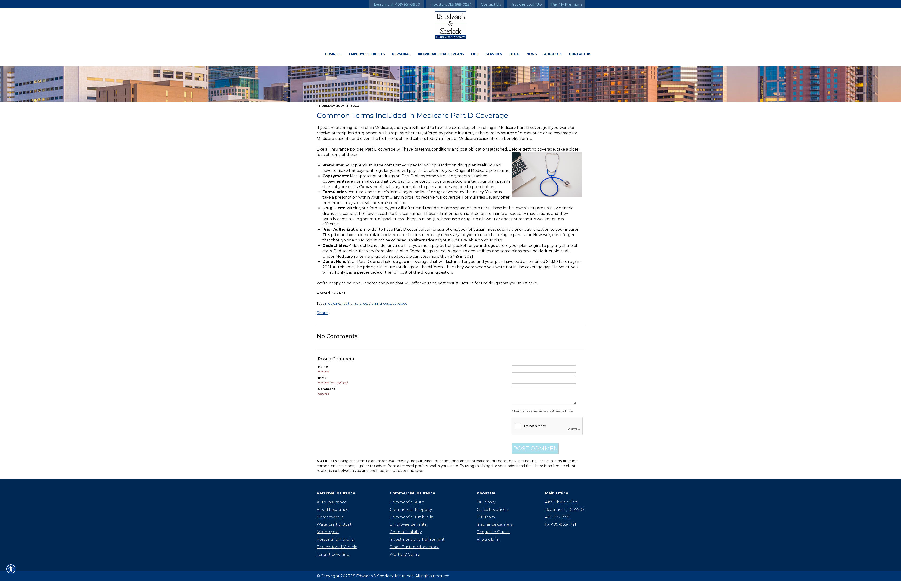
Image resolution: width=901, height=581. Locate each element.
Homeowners (330, 517)
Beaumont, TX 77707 (564, 509)
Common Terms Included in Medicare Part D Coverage (412, 115)
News (532, 54)
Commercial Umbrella (411, 517)
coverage (400, 303)
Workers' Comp (405, 554)
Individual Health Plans (441, 54)
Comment (326, 389)
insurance (360, 303)
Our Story (486, 502)
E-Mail (323, 377)
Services (494, 54)
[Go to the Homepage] (450, 25)
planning (375, 303)
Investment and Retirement (417, 539)
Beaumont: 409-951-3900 (397, 4)
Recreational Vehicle (337, 547)
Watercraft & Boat (334, 524)
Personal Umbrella (335, 539)
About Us (553, 54)
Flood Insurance (332, 509)
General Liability (406, 532)
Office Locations (492, 509)
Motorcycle (328, 532)
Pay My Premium (566, 4)
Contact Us (491, 4)
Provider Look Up (526, 4)
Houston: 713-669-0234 (451, 4)
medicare (332, 303)
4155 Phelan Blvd (561, 502)
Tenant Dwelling (333, 554)
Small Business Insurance (414, 547)
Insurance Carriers (495, 524)
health (346, 303)
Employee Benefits (367, 54)
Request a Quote (493, 532)
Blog (514, 54)
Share (322, 313)
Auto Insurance (332, 502)
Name (323, 366)
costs (387, 303)
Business (333, 54)
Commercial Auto (407, 502)
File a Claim (488, 539)
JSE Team (486, 517)
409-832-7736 (557, 517)
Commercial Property (411, 509)
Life (474, 54)
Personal (401, 54)
